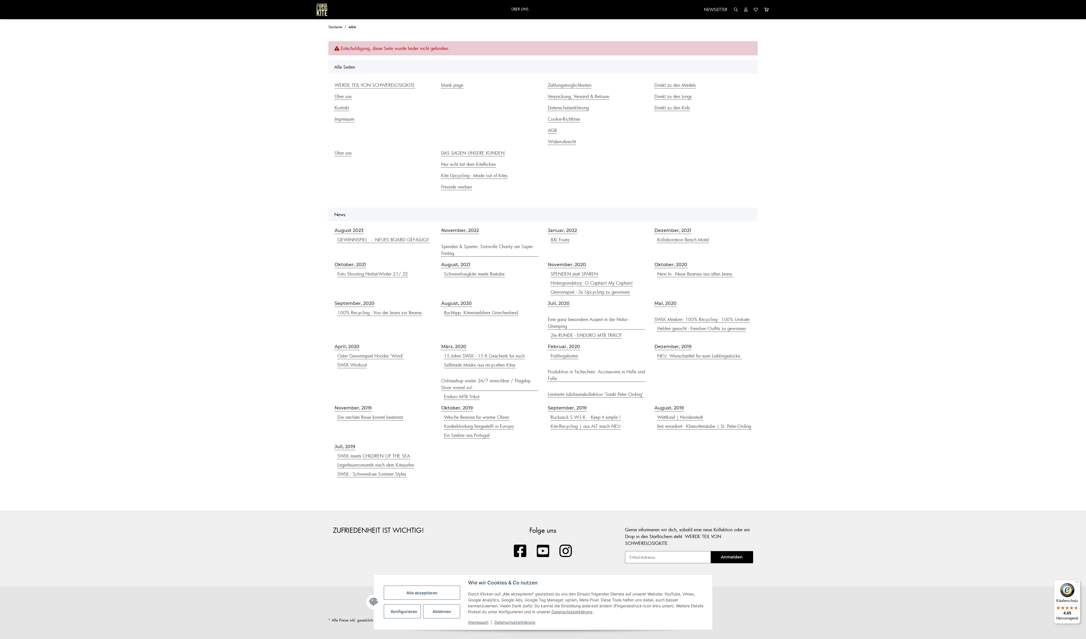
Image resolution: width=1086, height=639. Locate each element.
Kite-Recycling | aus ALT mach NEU (585, 426)
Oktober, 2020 (670, 264)
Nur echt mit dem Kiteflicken (468, 164)
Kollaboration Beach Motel (683, 240)
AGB (552, 130)
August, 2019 (669, 408)
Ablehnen (441, 611)
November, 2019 (353, 408)
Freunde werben (456, 187)
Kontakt (342, 108)
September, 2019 (567, 408)
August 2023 (349, 230)
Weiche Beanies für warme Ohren (476, 417)
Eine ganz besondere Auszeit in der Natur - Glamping (589, 322)
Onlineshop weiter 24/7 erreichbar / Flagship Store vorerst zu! (486, 384)
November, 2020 (567, 264)
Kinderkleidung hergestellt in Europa (479, 426)
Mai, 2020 (665, 303)
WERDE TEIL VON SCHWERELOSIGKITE (375, 85)
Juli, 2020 (559, 303)
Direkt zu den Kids (672, 108)
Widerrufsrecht (562, 141)
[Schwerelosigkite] (322, 9)
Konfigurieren (404, 611)
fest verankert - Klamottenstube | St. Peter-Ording (704, 426)
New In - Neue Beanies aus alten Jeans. (695, 274)
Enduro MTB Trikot (461, 396)
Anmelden (732, 557)
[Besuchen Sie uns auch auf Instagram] (565, 551)
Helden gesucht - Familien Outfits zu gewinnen (701, 328)
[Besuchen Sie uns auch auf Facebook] (520, 551)
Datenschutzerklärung (571, 611)
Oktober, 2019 (457, 408)
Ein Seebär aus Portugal (467, 435)
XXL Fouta (560, 240)
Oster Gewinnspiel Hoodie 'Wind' (370, 356)
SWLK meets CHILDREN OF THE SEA (373, 456)
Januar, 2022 (562, 230)
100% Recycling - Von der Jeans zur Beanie (379, 312)
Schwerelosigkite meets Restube (474, 274)
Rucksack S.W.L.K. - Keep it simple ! (585, 417)
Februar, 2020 (564, 346)
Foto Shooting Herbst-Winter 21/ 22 (372, 274)
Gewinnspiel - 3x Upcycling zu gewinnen (590, 292)
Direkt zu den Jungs (673, 96)
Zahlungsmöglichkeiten (569, 85)
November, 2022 (460, 230)
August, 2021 (455, 264)
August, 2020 (456, 303)
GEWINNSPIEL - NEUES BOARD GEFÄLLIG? (383, 240)
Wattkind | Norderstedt (680, 417)
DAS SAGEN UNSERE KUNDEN (473, 153)
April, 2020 (347, 346)
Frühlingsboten (564, 356)
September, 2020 (354, 303)
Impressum (478, 622)
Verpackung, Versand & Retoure (578, 96)
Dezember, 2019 (672, 346)
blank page (452, 85)
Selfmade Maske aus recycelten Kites (479, 365)
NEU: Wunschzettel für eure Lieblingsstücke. (699, 356)
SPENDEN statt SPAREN (574, 274)
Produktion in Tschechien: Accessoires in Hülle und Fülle (596, 375)
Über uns (343, 96)
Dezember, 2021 (672, 230)
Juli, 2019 (345, 446)
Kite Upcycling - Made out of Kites (474, 175)
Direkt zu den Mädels (675, 85)
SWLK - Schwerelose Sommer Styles (371, 474)
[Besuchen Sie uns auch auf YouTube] (543, 551)
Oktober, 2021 (350, 264)
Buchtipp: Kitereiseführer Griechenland (481, 312)
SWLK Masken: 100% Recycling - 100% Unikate (701, 319)
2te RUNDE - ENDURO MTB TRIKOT (586, 335)
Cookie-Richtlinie (564, 119)
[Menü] (1077, 583)
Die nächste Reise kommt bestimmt (370, 417)
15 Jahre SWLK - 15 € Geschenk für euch (484, 356)
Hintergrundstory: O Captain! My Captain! (592, 283)
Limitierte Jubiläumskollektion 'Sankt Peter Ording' (595, 394)
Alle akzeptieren (422, 592)
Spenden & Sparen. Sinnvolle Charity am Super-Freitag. (487, 249)
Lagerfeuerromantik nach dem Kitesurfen (375, 465)
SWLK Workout (352, 365)
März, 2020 (453, 346)
